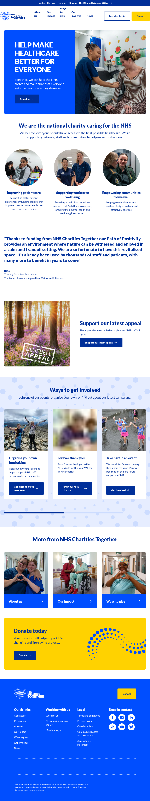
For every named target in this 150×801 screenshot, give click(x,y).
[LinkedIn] (131, 717)
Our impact (51, 14)
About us (38, 14)
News (90, 15)
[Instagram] (121, 717)
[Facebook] (112, 717)
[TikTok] (112, 726)
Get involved (76, 14)
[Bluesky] (131, 726)
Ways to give (63, 12)
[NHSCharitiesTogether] (12, 16)
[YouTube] (121, 726)
